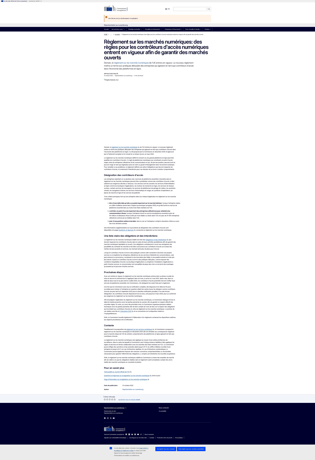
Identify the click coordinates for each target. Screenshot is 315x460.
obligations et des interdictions (156, 240)
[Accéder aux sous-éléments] (125, 29)
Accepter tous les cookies (166, 449)
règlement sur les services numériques (139, 329)
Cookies (151, 438)
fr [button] (169, 9)
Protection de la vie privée (164, 438)
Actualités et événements (152, 29)
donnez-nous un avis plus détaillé (130, 400)
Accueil (106, 29)
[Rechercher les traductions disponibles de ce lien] (138, 147)
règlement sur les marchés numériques (131, 63)
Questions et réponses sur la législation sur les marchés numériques (126, 375)
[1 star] (105, 399)
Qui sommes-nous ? (117, 29)
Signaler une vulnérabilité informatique (115, 438)
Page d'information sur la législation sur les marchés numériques (125, 379)
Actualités (117, 34)
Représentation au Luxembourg (132, 389)
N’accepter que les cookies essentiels (191, 449)
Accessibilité (162, 411)
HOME (105, 34)
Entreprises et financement (172, 29)
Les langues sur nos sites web (138, 438)
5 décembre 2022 (125, 311)
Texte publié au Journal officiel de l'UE (117, 372)
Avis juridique (179, 438)
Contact (207, 29)
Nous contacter (149, 434)
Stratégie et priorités (134, 29)
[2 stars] (106, 399)
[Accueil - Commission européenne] (117, 8)
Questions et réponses (126, 230)
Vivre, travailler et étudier (192, 29)
